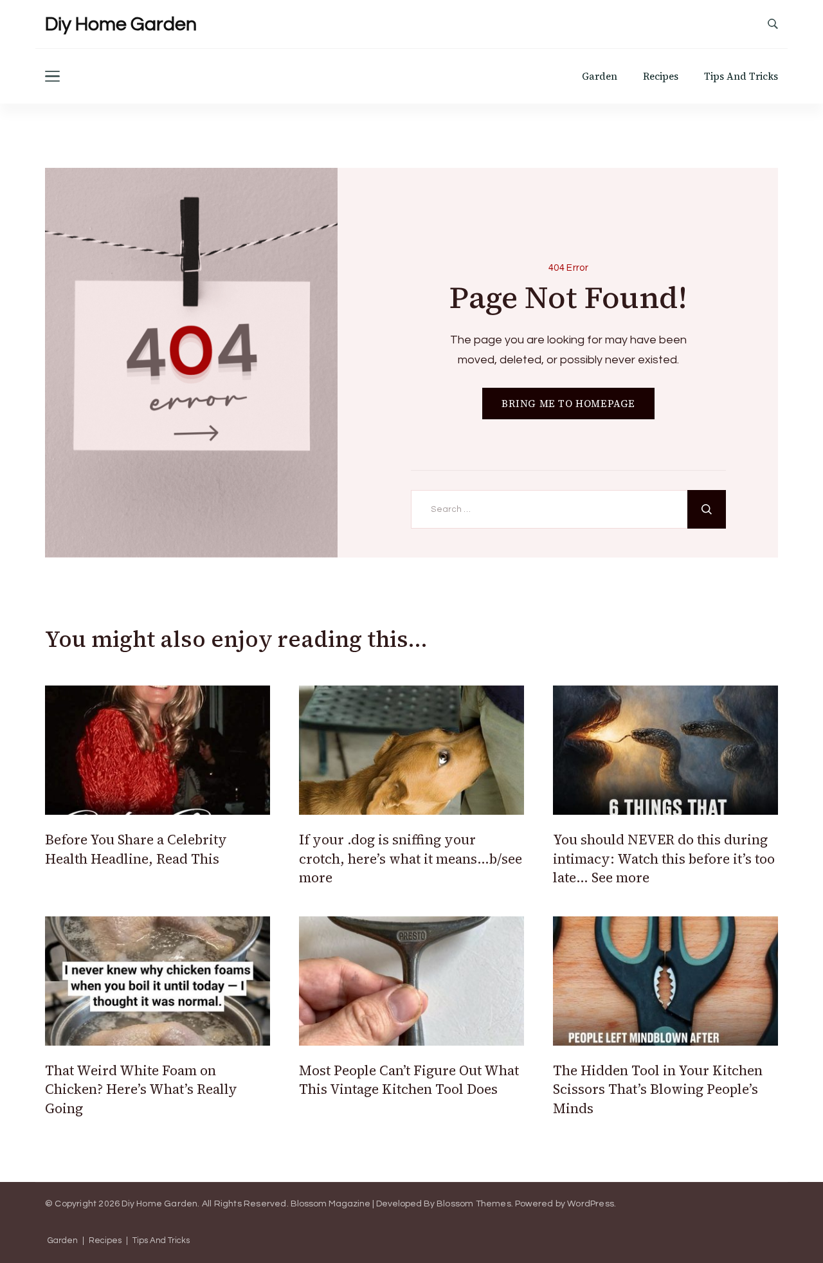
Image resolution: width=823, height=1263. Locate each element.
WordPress (590, 1203)
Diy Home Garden (121, 24)
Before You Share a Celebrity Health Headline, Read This (136, 849)
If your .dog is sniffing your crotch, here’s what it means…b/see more (410, 858)
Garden (599, 76)
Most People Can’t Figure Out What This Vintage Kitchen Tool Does (409, 1079)
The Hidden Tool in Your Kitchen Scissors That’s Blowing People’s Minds (658, 1089)
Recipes (660, 76)
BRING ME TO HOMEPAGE (568, 403)
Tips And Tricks (741, 76)
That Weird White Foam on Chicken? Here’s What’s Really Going (141, 1089)
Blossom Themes (474, 1203)
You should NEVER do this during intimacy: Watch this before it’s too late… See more (664, 858)
